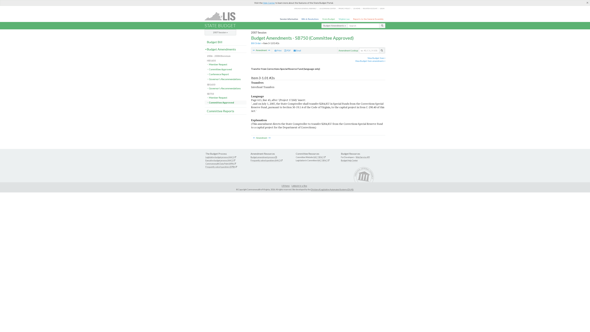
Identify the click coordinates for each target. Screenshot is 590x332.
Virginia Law (344, 19)
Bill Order (256, 43)
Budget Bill (214, 42)
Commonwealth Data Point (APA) (219, 163)
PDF (288, 50)
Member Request (218, 64)
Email (298, 50)
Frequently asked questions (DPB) (220, 167)
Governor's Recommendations (225, 79)
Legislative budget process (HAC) (219, 157)
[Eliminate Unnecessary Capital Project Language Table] (254, 50)
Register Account (370, 8)
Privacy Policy (344, 8)
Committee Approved (220, 69)
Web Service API (363, 157)
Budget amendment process (263, 157)
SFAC (321, 157)
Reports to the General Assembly (368, 19)
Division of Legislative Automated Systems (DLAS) (332, 189)
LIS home (356, 8)
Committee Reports (220, 111)
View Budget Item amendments (370, 61)
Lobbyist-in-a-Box (299, 186)
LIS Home (286, 186)
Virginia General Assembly (305, 8)
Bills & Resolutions (310, 19)
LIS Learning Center (327, 8)
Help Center (269, 3)
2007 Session (219, 32)
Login (382, 8)
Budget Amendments (334, 25)
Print (279, 50)
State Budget (328, 19)
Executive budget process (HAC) (219, 160)
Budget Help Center (349, 160)
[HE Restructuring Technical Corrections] (269, 50)
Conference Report (219, 74)
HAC (315, 157)
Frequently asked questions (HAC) (265, 160)
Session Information (289, 19)
